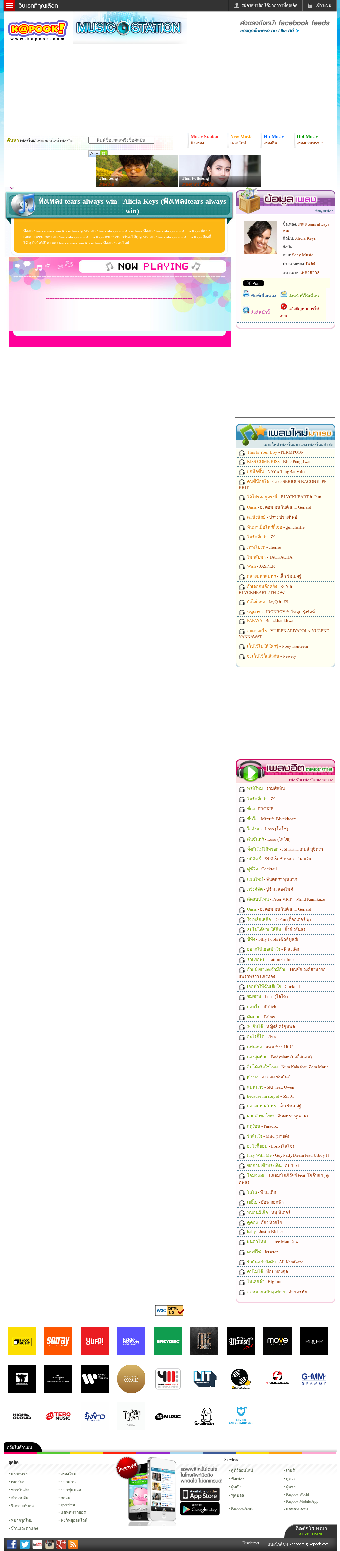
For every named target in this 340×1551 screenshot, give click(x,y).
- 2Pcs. (261, 1036)
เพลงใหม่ (68, 1474)
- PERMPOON (275, 452)
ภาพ (53, 1453)
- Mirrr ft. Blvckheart (271, 818)
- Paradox (262, 1126)
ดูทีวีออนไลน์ (242, 1470)
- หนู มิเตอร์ (268, 1212)
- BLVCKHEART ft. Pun (283, 496)
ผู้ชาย (291, 1487)
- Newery (271, 656)
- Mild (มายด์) (267, 1136)
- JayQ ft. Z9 (267, 601)
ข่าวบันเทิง (20, 1490)
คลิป (20, 1453)
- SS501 (270, 1096)
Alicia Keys (305, 238)
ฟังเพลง (237, 1478)
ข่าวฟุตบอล (71, 1490)
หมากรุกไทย (285, 1453)
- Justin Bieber (264, 1231)
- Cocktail (261, 868)
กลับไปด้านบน (19, 1447)
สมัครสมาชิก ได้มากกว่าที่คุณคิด (269, 5)
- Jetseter (262, 1251)
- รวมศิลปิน (265, 788)
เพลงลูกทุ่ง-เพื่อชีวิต (198, 184)
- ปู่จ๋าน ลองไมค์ (269, 889)
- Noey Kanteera (277, 646)
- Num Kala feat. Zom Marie (287, 1066)
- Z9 (261, 536)
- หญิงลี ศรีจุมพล (270, 1026)
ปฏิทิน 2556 (86, 1453)
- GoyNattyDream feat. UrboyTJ (287, 1155)
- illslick (261, 1006)
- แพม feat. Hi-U (269, 1046)
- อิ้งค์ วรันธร (276, 929)
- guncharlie (275, 527)
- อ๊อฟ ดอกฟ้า (265, 1202)
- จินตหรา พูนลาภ (271, 879)
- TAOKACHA (269, 557)
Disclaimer (250, 1543)
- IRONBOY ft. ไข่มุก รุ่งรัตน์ (280, 611)
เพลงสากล (310, 272)
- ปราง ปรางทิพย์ (271, 517)
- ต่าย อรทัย (276, 1291)
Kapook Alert (241, 1508)
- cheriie (263, 547)
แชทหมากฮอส (252, 1453)
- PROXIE (259, 808)
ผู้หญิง (236, 1487)
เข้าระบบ (323, 5)
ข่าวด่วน (68, 1482)
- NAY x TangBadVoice (276, 471)
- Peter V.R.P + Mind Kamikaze (285, 899)
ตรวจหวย (19, 1474)
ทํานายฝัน (19, 1498)
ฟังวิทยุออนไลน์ (74, 1520)
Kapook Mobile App (302, 1501)
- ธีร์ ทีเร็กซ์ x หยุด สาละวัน (278, 859)
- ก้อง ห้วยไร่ (264, 1222)
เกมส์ (290, 1470)
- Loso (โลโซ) (267, 828)
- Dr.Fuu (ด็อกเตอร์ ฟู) (278, 919)
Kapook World (297, 1494)
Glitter (319, 1453)
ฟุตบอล (237, 1495)
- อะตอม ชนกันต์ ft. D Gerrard (278, 507)
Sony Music (302, 254)
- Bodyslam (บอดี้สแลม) (279, 1056)
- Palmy (260, 1016)
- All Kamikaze (274, 1261)
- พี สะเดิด (272, 949)
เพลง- (311, 263)
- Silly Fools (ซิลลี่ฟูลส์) (272, 939)
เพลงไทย (106, 184)
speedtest (68, 1505)
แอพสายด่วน (297, 1509)
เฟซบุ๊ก (119, 1453)
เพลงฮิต (17, 1482)
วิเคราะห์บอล (22, 1506)
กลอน (219, 1453)
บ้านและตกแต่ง (24, 1528)
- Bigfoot (264, 1281)
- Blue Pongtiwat (278, 461)
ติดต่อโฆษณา (311, 1531)
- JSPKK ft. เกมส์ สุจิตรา (284, 849)
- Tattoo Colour (270, 959)
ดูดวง (291, 1478)
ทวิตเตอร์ (153, 1453)
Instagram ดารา (186, 1453)
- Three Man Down (273, 1241)
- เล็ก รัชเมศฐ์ (273, 576)
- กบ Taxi (272, 1165)
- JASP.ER (260, 566)
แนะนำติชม (278, 1544)
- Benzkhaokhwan (271, 620)
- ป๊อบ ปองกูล (267, 1271)
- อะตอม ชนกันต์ (268, 1076)
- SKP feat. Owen (270, 1087)
